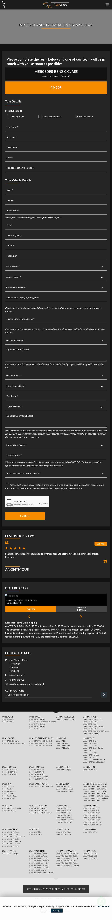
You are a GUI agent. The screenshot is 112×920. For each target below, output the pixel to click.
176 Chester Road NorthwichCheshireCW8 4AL (18, 665)
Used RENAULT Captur (11, 832)
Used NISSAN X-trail (64, 822)
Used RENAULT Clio (10, 834)
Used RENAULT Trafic (10, 846)
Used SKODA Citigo (63, 832)
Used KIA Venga (8, 798)
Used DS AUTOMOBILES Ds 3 (40, 741)
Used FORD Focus (90, 746)
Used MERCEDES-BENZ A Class (95, 786)
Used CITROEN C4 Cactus (93, 726)
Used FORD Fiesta (90, 743)
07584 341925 (16, 679)
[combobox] (56, 266)
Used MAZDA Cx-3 (63, 786)
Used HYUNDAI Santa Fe (38, 776)
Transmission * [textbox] (12, 266)
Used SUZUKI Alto (90, 832)
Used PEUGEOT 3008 (91, 813)
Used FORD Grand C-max (93, 748)
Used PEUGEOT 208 (91, 810)
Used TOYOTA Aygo (10, 854)
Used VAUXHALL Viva (37, 870)
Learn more (103, 906)
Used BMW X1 (35, 729)
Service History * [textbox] (13, 277)
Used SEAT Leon (35, 834)
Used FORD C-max (90, 741)
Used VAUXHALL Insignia (39, 861)
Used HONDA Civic (9, 769)
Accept (56, 910)
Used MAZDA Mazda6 (64, 791)
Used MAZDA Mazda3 (64, 789)
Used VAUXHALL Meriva (38, 863)
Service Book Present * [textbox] (16, 287)
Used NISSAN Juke (63, 808)
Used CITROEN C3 (90, 722)
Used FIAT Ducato (63, 746)
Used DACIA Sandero (10, 741)
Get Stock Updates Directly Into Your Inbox (56, 889)
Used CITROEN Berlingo (92, 719)
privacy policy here (72, 488)
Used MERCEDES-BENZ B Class (95, 789)
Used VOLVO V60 (90, 856)
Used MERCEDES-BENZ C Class (95, 791)
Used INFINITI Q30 (63, 769)
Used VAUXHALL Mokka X (39, 868)
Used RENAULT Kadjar (11, 839)
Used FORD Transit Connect (94, 760)
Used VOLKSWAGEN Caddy (67, 856)
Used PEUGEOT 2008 (91, 808)
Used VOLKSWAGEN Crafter (67, 858)
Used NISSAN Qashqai (64, 820)
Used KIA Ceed (8, 786)
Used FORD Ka (88, 750)
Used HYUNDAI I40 (36, 772)
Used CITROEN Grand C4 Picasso (96, 731)
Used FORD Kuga (89, 753)
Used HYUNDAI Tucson (38, 779)
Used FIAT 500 (61, 741)
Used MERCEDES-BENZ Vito (94, 800)
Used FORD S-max (90, 757)
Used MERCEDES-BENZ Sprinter (95, 798)
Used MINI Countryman (11, 808)
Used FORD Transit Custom (93, 762)
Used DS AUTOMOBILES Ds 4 (40, 743)
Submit (25, 515)
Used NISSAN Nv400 (64, 815)
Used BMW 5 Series (37, 726)
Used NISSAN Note (63, 813)
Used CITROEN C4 (90, 724)
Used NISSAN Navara (64, 810)
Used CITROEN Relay (91, 733)
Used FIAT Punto (62, 748)
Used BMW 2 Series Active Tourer (42, 722)
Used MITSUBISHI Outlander (40, 813)
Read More (10, 557)
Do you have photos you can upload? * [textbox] (23, 473)
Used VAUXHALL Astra (38, 856)
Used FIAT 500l (62, 743)
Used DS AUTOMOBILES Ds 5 (40, 746)
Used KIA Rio (7, 789)
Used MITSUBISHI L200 (38, 810)
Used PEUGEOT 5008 (91, 820)
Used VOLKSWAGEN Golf (66, 861)
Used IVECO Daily (90, 769)
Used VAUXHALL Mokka (38, 865)
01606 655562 (16, 675)
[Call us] (4, 3)
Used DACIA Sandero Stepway (13, 743)
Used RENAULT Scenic (11, 844)
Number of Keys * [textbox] (14, 375)
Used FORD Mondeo (91, 755)
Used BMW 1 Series (37, 719)
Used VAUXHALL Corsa (38, 858)
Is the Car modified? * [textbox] (16, 386)
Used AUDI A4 (7, 722)
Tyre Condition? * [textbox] (15, 406)
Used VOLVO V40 (90, 854)
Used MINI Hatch (8, 810)
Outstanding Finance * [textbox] (16, 445)
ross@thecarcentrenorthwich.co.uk (26, 684)
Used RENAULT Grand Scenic (13, 837)
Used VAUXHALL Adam (38, 854)
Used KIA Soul (7, 793)
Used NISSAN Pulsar (64, 817)
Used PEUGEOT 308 (91, 815)
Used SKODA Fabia (63, 834)
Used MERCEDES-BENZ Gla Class (96, 796)
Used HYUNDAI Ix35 (37, 774)
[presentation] (29, 617)
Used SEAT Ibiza (35, 832)
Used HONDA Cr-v (9, 772)
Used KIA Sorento (9, 791)
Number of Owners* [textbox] (15, 340)
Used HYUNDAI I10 (36, 769)
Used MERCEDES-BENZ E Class (95, 793)
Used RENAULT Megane (11, 841)
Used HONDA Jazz (9, 774)
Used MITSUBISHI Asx (37, 808)
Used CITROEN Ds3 (90, 729)
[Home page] (56, 5)
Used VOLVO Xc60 (90, 858)
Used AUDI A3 (7, 719)
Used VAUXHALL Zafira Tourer (41, 872)
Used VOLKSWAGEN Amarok (67, 854)
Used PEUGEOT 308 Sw (92, 817)
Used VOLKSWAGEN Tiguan (67, 863)
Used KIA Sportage (9, 796)
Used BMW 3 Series (37, 724)
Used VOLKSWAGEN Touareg (67, 865)
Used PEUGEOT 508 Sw (92, 822)
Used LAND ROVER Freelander (41, 786)
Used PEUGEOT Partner (92, 824)
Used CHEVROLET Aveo (65, 719)
